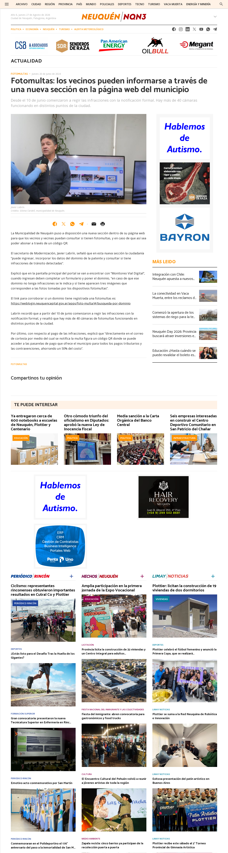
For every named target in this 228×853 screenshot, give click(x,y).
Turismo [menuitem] (154, 4)
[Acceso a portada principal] (114, 17)
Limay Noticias (161, 709)
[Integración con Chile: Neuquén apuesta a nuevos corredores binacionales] (208, 271)
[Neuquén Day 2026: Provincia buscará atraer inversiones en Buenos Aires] (208, 328)
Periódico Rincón (25, 603)
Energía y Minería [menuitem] (198, 4)
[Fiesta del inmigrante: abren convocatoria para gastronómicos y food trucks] (114, 724)
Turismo (64, 29)
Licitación (88, 645)
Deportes (16, 649)
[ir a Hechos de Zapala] (100, 575)
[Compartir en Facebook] (54, 223)
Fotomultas (19, 74)
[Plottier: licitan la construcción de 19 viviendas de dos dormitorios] (184, 595)
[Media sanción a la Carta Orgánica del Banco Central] (140, 434)
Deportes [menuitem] (124, 4)
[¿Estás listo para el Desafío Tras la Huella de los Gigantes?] (43, 664)
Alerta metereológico (88, 29)
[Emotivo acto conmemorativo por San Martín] (43, 789)
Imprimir (102, 223)
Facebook (174, 30)
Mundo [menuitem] (91, 4)
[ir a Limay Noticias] (170, 575)
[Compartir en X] (63, 223)
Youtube (201, 30)
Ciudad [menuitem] (36, 4)
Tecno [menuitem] (139, 4)
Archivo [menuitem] (22, 4)
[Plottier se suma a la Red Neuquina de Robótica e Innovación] (184, 724)
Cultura (87, 774)
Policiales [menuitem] (107, 4)
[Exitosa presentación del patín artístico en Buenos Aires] (184, 789)
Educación (21, 438)
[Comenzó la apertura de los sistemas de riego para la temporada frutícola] (208, 309)
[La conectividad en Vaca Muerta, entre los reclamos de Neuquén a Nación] (208, 290)
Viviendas (162, 599)
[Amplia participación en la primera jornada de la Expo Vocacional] (114, 595)
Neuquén (48, 29)
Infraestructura (184, 438)
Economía (32, 29)
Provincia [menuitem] (66, 4)
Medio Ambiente (91, 839)
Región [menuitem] (50, 4)
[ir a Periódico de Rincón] (30, 575)
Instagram (181, 30)
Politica (16, 29)
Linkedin (187, 30)
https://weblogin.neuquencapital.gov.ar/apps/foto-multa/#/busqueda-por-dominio (71, 303)
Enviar (93, 223)
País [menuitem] (79, 4)
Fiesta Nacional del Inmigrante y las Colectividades (113, 709)
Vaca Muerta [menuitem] (173, 4)
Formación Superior (23, 714)
